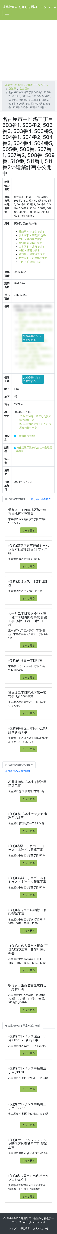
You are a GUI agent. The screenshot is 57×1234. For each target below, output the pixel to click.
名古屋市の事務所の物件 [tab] (19, 764)
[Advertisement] (28, 50)
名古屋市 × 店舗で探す (32, 246)
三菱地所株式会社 (26, 435)
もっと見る (28, 530)
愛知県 (12, 88)
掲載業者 (25, 1228)
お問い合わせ (40, 1228)
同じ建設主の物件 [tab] (15, 499)
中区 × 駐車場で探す (30, 261)
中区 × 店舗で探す (29, 250)
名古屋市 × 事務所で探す (33, 235)
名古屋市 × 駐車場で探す (33, 257)
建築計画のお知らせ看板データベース (29, 7)
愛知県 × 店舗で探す (30, 242)
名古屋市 (24, 88)
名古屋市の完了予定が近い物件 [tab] (23, 1025)
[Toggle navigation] (7, 13)
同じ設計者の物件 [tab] (41, 499)
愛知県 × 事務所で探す (32, 231)
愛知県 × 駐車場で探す (32, 254)
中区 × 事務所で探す (30, 239)
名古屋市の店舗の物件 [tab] (17, 771)
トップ (12, 1228)
